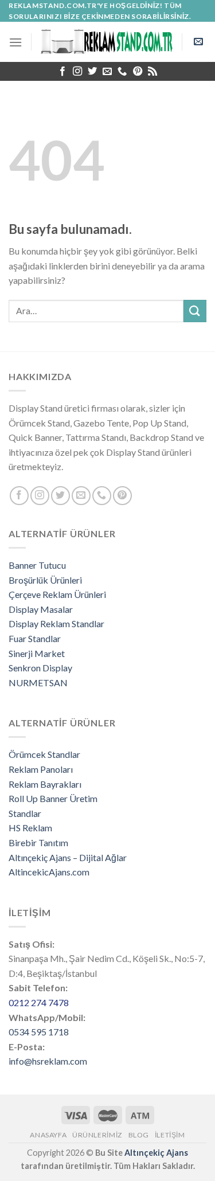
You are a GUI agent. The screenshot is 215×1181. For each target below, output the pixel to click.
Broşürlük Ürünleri (45, 579)
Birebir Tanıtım (38, 842)
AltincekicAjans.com (49, 871)
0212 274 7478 (39, 1002)
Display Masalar (41, 609)
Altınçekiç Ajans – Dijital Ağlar (68, 857)
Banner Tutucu (37, 565)
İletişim (170, 1135)
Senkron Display (40, 667)
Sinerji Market (37, 653)
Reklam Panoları (41, 769)
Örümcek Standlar (44, 754)
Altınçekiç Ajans (156, 1152)
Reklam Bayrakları (45, 784)
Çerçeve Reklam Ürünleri (57, 594)
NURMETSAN (38, 682)
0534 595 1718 (39, 1031)
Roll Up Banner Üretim (53, 798)
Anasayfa (48, 1135)
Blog (138, 1135)
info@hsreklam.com (48, 1060)
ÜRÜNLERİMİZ (97, 1135)
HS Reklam (30, 827)
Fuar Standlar (35, 638)
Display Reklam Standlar (56, 623)
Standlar (25, 813)
